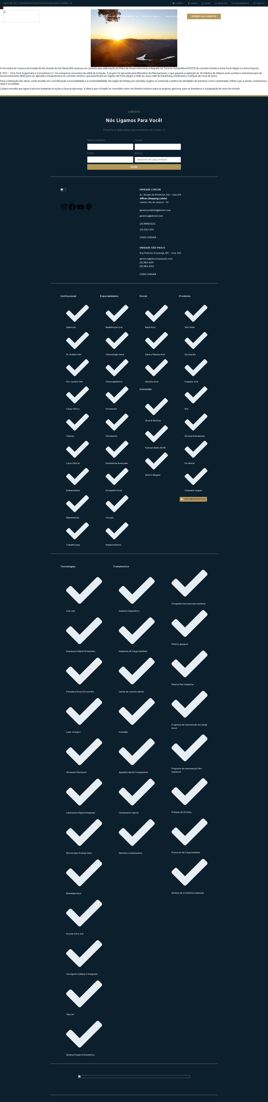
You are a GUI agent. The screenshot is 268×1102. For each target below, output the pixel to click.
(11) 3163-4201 (147, 263)
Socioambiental (241, 3)
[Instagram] (228, 16)
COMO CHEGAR (148, 238)
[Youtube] (245, 16)
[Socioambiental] (232, 3)
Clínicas (194, 3)
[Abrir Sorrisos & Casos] (160, 16)
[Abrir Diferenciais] (117, 16)
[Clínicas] (188, 3)
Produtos (222, 3)
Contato (260, 3)
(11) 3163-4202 (147, 266)
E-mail (90, 153)
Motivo (139, 153)
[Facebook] (237, 16)
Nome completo (96, 140)
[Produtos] (216, 3)
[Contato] (254, 3)
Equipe (207, 3)
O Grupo (179, 3)
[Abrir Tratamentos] (137, 16)
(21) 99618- (145, 224)
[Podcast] (253, 16)
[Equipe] (203, 3)
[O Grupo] (173, 3)
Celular (138, 140)
